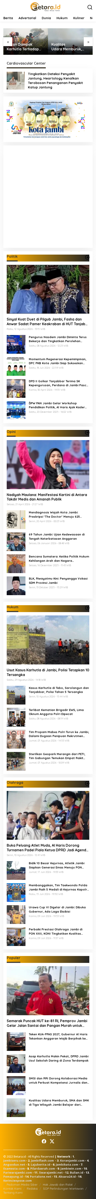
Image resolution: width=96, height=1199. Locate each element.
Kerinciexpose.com (17, 1181)
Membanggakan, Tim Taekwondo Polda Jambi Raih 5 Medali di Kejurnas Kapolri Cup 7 (58, 887)
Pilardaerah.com (42, 1168)
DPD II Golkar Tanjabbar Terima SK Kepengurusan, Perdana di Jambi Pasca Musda (58, 383)
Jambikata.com (67, 1164)
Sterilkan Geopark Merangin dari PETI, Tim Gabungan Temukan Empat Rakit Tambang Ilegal (57, 756)
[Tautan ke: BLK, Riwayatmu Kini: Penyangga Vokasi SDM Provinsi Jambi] (16, 585)
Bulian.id (76, 1172)
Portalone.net (40, 1176)
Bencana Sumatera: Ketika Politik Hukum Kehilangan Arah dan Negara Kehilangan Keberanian (59, 558)
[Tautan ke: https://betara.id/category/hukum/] (87, 608)
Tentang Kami (13, 1192)
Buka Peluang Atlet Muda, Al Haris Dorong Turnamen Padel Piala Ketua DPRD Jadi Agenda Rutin (47, 847)
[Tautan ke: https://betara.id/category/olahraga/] (87, 783)
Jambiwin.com (71, 1168)
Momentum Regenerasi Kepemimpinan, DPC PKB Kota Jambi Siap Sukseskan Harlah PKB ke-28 (57, 361)
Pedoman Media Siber (22, 1184)
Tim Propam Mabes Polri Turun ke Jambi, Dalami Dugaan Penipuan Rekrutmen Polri (59, 734)
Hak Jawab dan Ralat (58, 1184)
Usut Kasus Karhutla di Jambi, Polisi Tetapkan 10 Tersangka (48, 672)
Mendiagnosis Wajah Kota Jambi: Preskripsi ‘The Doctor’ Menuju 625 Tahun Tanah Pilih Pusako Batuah (54, 514)
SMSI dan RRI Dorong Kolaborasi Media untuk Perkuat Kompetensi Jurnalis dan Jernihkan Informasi (58, 1080)
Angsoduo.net (14, 1164)
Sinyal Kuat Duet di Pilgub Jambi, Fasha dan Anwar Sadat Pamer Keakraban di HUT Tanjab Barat (46, 321)
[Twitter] (52, 1141)
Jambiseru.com (14, 1160)
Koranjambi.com (72, 1160)
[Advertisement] (48, 197)
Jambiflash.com (42, 1160)
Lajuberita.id (40, 1164)
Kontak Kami (12, 1188)
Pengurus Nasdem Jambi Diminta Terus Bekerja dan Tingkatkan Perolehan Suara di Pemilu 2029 (58, 339)
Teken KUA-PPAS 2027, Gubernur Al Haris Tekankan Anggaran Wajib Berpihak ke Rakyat (58, 1036)
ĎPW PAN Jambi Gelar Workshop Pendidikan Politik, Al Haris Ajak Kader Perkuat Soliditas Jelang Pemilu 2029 (57, 405)
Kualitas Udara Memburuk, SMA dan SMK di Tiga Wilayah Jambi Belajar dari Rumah (69, 46)
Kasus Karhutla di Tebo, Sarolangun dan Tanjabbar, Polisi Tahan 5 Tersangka (59, 690)
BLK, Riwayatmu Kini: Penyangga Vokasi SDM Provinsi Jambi (58, 580)
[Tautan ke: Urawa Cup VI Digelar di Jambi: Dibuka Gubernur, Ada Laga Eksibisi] (16, 914)
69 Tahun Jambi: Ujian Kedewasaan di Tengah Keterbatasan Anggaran (57, 536)
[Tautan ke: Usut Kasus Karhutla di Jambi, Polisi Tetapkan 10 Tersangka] (48, 639)
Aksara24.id (67, 1176)
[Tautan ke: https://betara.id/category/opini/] (87, 432)
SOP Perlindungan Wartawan (63, 1188)
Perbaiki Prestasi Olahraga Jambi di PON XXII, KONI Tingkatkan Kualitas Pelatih (55, 931)
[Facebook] (44, 1141)
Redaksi (32, 1188)
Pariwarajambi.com (17, 1172)
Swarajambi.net (51, 1172)
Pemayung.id (13, 1176)
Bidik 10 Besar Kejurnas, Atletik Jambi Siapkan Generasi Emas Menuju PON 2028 (56, 865)
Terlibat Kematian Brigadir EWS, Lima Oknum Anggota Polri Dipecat (56, 712)
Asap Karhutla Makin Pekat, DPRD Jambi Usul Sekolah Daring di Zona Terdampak (58, 1058)
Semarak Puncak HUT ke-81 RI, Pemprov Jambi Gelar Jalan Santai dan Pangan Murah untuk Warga (47, 1023)
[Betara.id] (45, 6)
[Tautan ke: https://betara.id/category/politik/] (87, 257)
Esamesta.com (14, 1168)
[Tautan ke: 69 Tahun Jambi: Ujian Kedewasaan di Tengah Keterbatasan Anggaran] (16, 541)
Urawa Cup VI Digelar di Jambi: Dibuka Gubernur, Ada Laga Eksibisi (57, 909)
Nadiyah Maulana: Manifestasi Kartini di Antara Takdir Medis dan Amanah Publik (47, 497)
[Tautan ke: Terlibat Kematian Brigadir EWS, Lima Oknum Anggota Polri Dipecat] (16, 717)
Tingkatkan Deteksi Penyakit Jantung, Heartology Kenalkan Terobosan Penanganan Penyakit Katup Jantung (55, 80)
